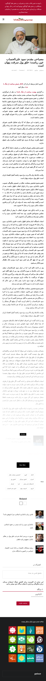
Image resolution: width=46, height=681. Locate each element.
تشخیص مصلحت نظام (14, 475)
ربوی (32, 488)
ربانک (12, 484)
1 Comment (22, 70)
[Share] (42, 76)
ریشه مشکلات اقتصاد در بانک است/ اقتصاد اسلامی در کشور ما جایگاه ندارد (19, 549)
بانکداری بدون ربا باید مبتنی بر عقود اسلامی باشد (18, 526)
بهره (25, 475)
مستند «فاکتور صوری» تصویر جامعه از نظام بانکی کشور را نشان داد (18, 440)
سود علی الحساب (11, 488)
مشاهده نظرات (23, 603)
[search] (5, 674)
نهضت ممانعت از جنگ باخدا (26, 92)
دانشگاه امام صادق (28, 484)
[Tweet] (36, 76)
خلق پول (13, 479)
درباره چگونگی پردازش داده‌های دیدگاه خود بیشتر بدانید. (24, 584)
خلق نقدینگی (23, 479)
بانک (32, 475)
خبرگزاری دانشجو (34, 453)
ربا (18, 484)
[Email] (29, 76)
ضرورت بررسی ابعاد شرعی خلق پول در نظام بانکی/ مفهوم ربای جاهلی (18, 537)
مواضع (36, 70)
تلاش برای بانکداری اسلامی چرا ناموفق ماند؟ (18, 514)
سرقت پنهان (23, 488)
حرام (32, 479)
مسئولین (41, 70)
